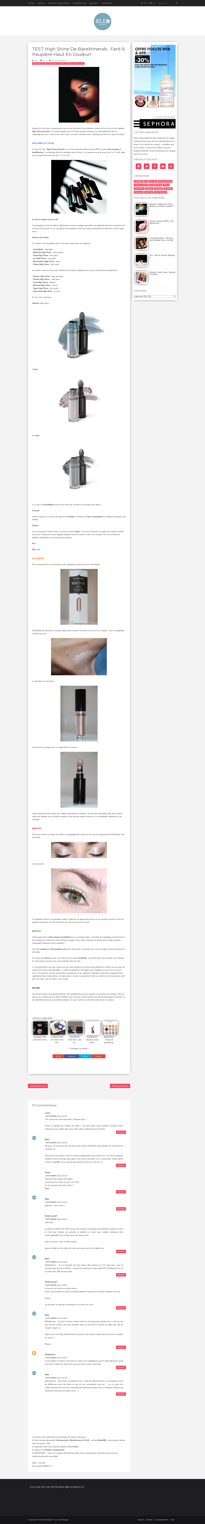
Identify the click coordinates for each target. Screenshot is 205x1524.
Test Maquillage (77, 63)
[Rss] (171, 166)
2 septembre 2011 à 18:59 (56, 1318)
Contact (41, 3)
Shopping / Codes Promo (58, 3)
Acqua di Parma (165, 181)
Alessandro (139, 188)
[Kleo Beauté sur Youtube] (150, 3)
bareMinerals (38, 63)
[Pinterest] (163, 166)
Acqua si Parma (141, 185)
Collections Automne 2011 (57, 63)
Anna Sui (148, 192)
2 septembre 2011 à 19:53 (56, 1358)
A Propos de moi (79, 3)
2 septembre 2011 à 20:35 (56, 1378)
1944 (136, 181)
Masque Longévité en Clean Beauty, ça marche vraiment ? (162, 205)
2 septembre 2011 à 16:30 (56, 1219)
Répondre (121, 1132)
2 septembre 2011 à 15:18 (56, 1143)
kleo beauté (47, 1520)
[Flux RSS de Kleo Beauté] (153, 3)
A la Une (152, 181)
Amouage (168, 188)
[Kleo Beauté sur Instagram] (142, 3)
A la (145, 181)
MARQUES (93, 3)
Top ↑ (173, 1520)
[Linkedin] (138, 166)
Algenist (149, 188)
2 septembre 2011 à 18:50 (56, 1285)
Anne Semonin (160, 192)
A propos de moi (161, 1520)
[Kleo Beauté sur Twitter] (145, 3)
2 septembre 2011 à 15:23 (56, 1176)
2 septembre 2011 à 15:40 (56, 1202)
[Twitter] (146, 166)
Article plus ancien (120, 1086)
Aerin (152, 185)
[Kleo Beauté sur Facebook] (147, 3)
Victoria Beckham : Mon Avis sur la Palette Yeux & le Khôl (161, 239)
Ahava (166, 185)
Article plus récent (38, 1086)
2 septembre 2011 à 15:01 (56, 1116)
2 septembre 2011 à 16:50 (56, 1262)
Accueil (31, 3)
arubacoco (50, 1354)
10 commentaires (59, 60)
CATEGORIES (107, 3)
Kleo (36, 60)
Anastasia (139, 192)
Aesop (158, 185)
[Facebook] (154, 166)
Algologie (158, 188)
